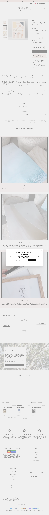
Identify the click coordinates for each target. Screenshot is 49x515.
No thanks (24, 263)
